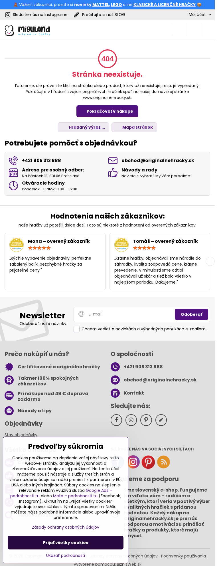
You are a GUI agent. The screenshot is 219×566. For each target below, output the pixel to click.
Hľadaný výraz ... (86, 127)
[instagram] (133, 467)
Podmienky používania (183, 556)
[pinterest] (148, 467)
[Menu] (208, 30)
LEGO (116, 4)
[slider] (39, 248)
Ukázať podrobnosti (65, 555)
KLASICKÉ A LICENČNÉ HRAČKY (164, 4)
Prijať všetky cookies (65, 542)
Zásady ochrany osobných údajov (65, 527)
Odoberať (191, 314)
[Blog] (163, 467)
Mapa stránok (137, 127)
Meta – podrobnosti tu (75, 496)
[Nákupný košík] (194, 30)
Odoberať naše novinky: (43, 323)
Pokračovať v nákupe (109, 111)
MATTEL (100, 4)
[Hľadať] (180, 30)
